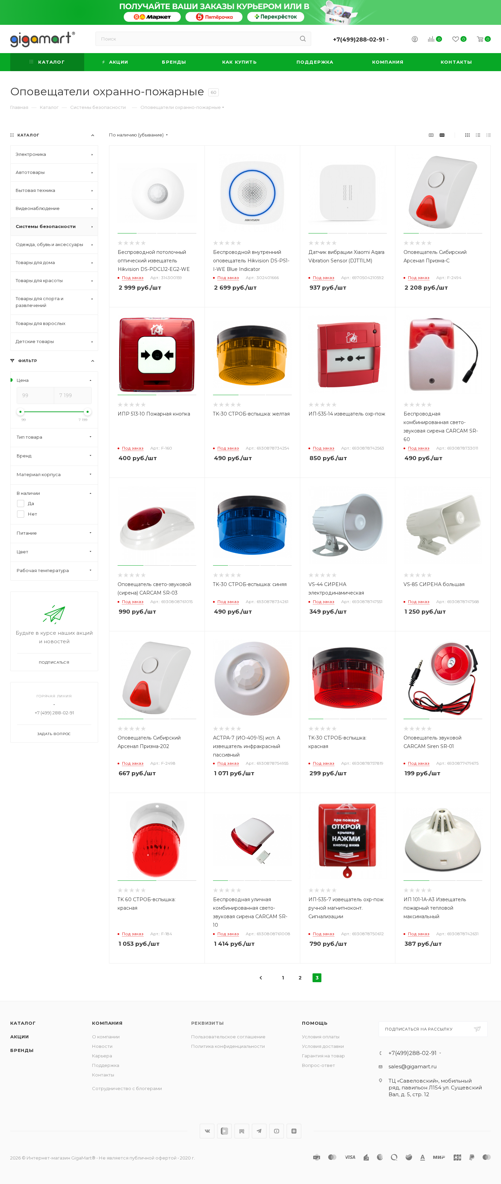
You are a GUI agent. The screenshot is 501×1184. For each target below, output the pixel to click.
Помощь (315, 1023)
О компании (106, 1036)
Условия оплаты (320, 1036)
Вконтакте (207, 1131)
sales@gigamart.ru (413, 1066)
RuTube (241, 1131)
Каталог (23, 1023)
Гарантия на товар (323, 1055)
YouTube (276, 1131)
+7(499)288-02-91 (359, 39)
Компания (107, 1023)
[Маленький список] (431, 135)
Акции (19, 1036)
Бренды (22, 1050)
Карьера (102, 1055)
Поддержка (105, 1065)
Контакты (103, 1074)
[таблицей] (488, 135)
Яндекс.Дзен (294, 1131)
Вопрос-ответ (318, 1065)
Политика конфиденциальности (228, 1046)
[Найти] (302, 39)
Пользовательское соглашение (228, 1036)
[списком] (478, 135)
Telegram (259, 1131)
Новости (102, 1046)
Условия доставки (323, 1046)
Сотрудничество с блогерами (127, 1088)
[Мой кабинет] (415, 40)
